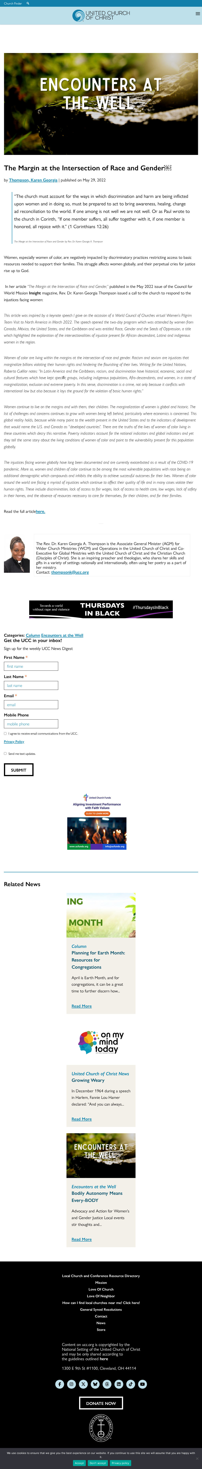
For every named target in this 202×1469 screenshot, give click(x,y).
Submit (18, 770)
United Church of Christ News (100, 1073)
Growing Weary (88, 1079)
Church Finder (13, 3)
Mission (101, 1282)
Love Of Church (101, 1289)
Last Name (15, 676)
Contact (101, 1316)
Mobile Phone (16, 714)
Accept (79, 1463)
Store (101, 1329)
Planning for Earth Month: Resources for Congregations (98, 959)
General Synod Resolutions (101, 1309)
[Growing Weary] (101, 1042)
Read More (82, 1006)
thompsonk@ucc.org (70, 572)
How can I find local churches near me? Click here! (101, 1302)
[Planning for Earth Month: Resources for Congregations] (101, 915)
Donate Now (101, 1403)
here (104, 1358)
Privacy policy (120, 1463)
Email (10, 695)
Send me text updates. (22, 753)
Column (33, 635)
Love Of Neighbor (101, 1296)
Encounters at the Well (62, 635)
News (101, 1322)
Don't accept (98, 1463)
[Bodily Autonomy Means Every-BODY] (101, 1155)
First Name (16, 657)
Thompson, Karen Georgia (33, 180)
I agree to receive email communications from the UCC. (43, 733)
